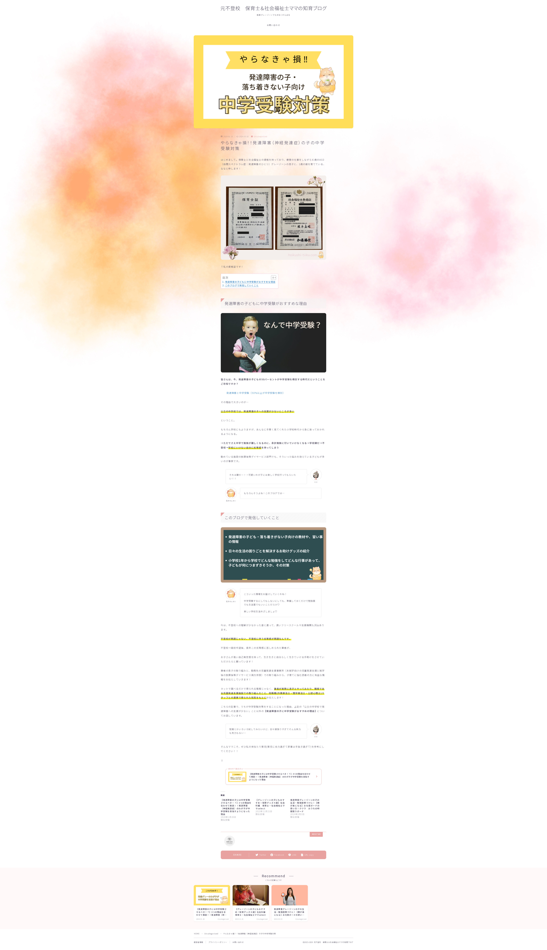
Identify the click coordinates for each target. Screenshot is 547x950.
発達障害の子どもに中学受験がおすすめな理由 (250, 281)
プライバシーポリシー (217, 942)
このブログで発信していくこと (242, 285)
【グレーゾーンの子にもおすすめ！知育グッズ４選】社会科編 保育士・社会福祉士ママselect (270, 804)
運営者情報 (198, 942)
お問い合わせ (273, 25)
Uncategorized (260, 136)
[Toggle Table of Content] (272, 277)
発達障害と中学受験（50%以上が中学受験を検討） (255, 393)
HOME (197, 933)
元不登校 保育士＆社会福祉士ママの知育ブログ (273, 8)
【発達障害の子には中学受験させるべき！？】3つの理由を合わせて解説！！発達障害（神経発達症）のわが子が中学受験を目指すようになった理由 (236, 807)
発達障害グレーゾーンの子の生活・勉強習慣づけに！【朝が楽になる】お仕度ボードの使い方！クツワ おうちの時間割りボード (305, 805)
